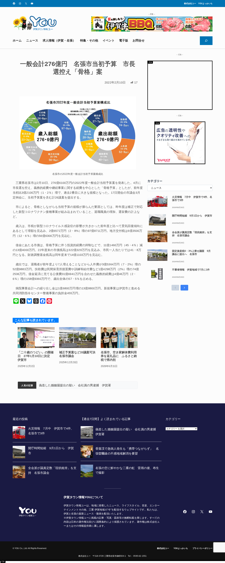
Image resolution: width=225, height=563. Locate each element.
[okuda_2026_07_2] (152, 30)
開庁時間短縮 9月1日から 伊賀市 (192, 215)
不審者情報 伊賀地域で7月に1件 (191, 269)
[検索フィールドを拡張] (206, 40)
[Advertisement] (180, 84)
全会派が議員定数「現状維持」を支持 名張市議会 (192, 234)
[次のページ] (184, 287)
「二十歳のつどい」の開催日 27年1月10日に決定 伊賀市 (36, 356)
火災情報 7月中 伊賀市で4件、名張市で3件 (192, 199)
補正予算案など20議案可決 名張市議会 (77, 354)
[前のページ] (175, 287)
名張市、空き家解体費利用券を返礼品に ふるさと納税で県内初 (119, 356)
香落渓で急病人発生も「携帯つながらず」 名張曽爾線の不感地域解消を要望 (87, 385)
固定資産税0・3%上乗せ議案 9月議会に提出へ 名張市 (191, 253)
